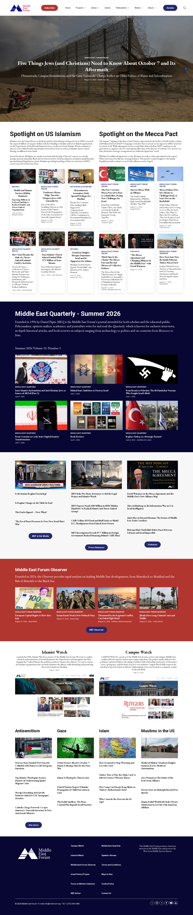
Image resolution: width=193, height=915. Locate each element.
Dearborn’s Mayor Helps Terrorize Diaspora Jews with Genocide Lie (52, 196)
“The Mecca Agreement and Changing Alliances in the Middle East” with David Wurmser (140, 260)
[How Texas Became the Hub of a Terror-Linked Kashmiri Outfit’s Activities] (23, 238)
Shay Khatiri (163, 284)
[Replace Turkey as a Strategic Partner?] (152, 415)
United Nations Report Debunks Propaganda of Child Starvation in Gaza (73, 789)
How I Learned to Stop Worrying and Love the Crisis (116, 764)
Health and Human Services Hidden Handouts (23, 193)
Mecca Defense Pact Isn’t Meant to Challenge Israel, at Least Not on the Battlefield (168, 195)
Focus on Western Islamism (83, 884)
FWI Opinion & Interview (81, 187)
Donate (170, 8)
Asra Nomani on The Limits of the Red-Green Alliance (157, 779)
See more (33, 825)
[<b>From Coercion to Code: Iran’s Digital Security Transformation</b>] (41, 415)
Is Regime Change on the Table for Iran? (34, 502)
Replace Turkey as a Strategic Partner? (144, 436)
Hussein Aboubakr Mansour (111, 290)
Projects (79, 8)
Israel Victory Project (80, 874)
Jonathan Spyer (107, 222)
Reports (15, 187)
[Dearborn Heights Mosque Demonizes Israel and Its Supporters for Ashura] (81, 238)
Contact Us (106, 893)
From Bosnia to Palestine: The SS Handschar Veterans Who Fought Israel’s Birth (151, 392)
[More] (85, 8)
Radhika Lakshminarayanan (121, 621)
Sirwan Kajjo (74, 619)
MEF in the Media (40, 536)
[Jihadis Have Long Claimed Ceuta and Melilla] (159, 598)
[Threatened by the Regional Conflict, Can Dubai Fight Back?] (117, 598)
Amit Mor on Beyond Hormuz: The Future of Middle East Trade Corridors (152, 519)
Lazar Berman (164, 227)
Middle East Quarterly (25, 387)
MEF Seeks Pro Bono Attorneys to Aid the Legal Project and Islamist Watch (94, 495)
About (150, 8)
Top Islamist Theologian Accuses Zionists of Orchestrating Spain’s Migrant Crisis (30, 780)
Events (108, 8)
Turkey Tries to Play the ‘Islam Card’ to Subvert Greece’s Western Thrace (117, 776)
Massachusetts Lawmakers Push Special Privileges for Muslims (81, 194)
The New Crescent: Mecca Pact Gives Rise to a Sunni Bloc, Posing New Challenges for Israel (112, 195)
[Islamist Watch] (54, 695)
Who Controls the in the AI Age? (115, 800)
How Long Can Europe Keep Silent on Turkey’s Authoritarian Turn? (117, 788)
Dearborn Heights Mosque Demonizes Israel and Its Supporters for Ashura (81, 257)
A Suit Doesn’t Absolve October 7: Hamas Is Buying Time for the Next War (73, 765)
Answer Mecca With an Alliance (140, 191)
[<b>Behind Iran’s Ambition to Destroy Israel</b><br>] (96, 369)
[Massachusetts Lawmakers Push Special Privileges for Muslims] (81, 176)
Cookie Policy (107, 884)
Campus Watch (139, 652)
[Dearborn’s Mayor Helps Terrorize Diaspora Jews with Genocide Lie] (52, 176)
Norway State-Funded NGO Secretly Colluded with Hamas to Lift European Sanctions (33, 765)
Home (68, 8)
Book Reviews (77, 436)
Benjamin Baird (17, 215)
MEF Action (76, 893)
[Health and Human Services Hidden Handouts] (23, 176)
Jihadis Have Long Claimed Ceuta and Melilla (157, 617)
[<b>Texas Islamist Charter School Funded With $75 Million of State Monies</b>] (52, 238)
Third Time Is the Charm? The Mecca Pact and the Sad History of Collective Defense (111, 262)
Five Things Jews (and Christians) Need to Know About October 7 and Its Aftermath (96, 66)
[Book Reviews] (96, 415)
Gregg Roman (135, 209)
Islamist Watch (54, 652)
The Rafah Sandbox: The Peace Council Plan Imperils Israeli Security (74, 803)
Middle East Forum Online (96, 58)
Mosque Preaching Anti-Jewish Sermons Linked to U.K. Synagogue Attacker (32, 795)
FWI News (74, 249)
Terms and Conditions (111, 865)
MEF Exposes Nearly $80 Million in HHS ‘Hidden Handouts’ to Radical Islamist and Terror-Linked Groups (94, 508)
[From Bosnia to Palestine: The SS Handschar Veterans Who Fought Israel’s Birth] (152, 369)
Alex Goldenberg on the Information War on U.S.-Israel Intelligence (150, 507)
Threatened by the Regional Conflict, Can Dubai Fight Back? (115, 617)
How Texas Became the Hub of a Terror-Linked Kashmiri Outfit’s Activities (23, 259)
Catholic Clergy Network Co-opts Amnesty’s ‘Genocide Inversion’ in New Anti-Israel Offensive (33, 810)
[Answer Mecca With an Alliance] (141, 174)
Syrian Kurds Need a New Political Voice (76, 615)
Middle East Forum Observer (28, 612)
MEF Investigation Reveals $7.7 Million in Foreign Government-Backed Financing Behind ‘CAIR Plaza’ (95, 534)
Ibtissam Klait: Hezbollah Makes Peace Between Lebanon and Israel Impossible (149, 531)
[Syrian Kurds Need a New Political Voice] (76, 598)
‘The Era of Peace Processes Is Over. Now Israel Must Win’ (39, 523)
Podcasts (134, 251)
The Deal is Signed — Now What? (31, 512)
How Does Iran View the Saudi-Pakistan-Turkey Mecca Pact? (169, 259)
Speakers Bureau (108, 855)
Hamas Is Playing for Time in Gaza (73, 777)
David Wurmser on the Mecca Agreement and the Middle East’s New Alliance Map (150, 495)
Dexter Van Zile (103, 80)
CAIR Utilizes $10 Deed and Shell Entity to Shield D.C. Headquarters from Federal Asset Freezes (94, 522)
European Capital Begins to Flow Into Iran (33, 617)
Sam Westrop (27, 290)
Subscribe (49, 8)
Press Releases (96, 547)
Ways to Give (107, 874)
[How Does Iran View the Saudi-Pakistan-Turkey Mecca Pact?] (170, 241)
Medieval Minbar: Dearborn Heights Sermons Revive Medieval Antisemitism (158, 765)
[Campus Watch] (138, 698)
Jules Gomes (158, 621)
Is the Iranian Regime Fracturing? (31, 493)
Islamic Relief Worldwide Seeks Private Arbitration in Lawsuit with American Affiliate (159, 804)
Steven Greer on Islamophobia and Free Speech (159, 791)
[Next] (186, 69)
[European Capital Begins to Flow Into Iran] (34, 598)
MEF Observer (96, 630)
